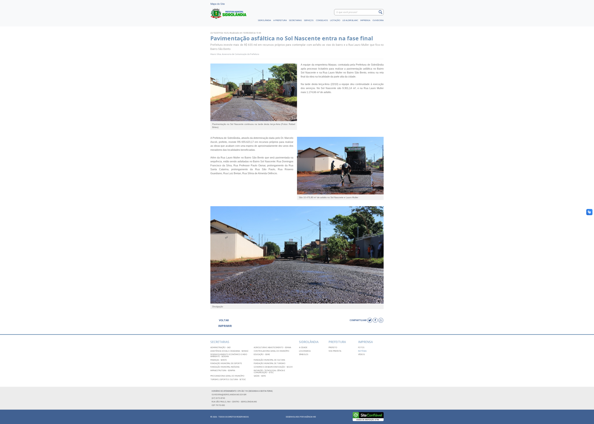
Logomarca (305, 351)
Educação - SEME (262, 354)
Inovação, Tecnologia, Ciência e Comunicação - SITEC (269, 371)
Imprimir (225, 326)
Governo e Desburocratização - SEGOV (273, 367)
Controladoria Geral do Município (271, 351)
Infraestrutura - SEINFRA (222, 370)
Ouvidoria (378, 20)
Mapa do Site (217, 3)
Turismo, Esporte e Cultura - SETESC (228, 379)
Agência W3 (310, 417)
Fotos (361, 347)
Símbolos (303, 354)
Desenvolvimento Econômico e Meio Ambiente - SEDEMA (228, 355)
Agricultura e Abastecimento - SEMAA (272, 347)
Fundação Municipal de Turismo (269, 363)
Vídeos (361, 354)
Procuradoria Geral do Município (227, 376)
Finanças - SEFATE (218, 360)
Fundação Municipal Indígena (224, 367)
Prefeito (333, 347)
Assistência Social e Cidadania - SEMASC (229, 351)
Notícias (362, 351)
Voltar (224, 320)
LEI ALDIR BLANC (350, 20)
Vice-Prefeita (335, 351)
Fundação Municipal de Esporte (226, 363)
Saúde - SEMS (260, 376)
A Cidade (303, 347)
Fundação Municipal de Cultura (269, 360)
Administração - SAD (220, 347)
